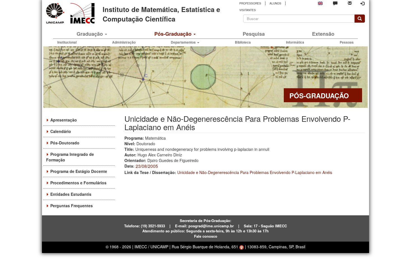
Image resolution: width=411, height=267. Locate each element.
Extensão (323, 33)
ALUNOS (275, 3)
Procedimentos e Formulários (78, 182)
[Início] (81, 13)
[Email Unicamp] (350, 2)
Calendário (60, 131)
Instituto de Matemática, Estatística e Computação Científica (161, 13)
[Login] (362, 3)
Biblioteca (243, 42)
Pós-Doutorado (64, 143)
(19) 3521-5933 (153, 225)
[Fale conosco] (335, 3)
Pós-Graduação (173, 33)
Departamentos (184, 42)
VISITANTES (247, 10)
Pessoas (347, 42)
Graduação (90, 33)
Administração (124, 42)
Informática (295, 42)
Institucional (67, 42)
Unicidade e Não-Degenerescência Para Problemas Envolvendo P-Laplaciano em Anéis (254, 172)
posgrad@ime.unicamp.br (211, 225)
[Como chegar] (241, 246)
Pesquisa (254, 33)
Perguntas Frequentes (71, 205)
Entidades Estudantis (70, 194)
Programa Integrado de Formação (70, 157)
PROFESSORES (250, 3)
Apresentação (63, 120)
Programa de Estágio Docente (78, 171)
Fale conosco (205, 236)
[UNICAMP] (56, 13)
